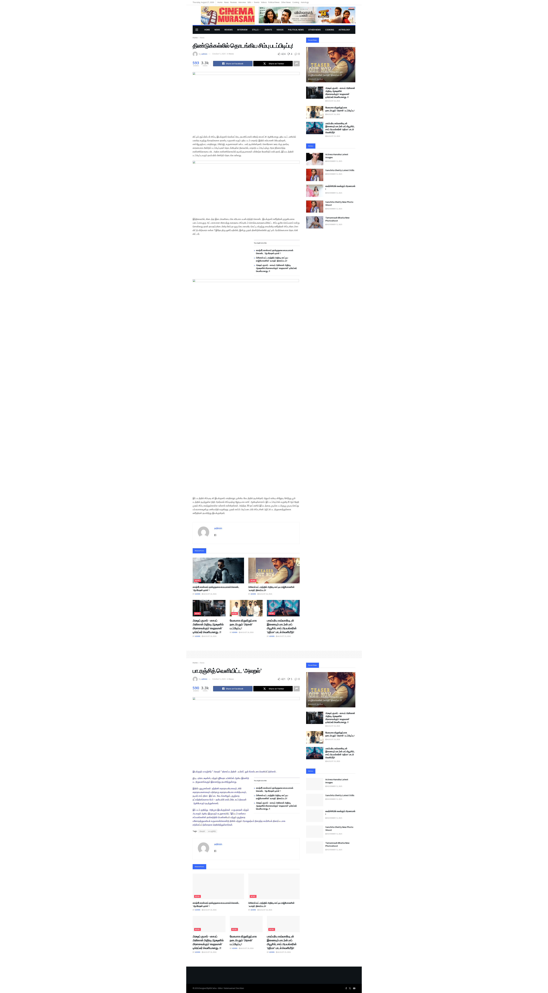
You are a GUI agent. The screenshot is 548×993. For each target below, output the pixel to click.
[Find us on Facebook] (346, 988)
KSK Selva (212, 988)
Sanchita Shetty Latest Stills (339, 170)
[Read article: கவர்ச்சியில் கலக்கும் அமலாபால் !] (314, 191)
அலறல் (202, 831)
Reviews (233, 2)
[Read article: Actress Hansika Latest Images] (314, 159)
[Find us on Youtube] (354, 988)
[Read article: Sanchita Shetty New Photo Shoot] (314, 206)
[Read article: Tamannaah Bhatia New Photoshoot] (314, 222)
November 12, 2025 (334, 161)
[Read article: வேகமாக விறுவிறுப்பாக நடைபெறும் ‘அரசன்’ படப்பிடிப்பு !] (246, 608)
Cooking (295, 2)
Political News (273, 2)
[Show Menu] (197, 30)
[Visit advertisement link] (307, 15)
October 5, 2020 (218, 53)
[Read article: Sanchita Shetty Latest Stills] (314, 175)
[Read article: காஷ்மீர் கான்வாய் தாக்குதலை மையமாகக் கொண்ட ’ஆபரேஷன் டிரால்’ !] (218, 570)
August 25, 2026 (284, 636)
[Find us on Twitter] (350, 988)
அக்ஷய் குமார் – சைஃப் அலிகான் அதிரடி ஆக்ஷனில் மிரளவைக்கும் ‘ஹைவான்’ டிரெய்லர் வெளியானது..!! (276, 268)
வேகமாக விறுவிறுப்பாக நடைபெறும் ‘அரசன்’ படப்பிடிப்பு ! (243, 624)
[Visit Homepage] (224, 15)
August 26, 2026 (209, 594)
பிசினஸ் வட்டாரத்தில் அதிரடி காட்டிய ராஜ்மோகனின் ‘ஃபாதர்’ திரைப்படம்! (325, 73)
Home (219, 2)
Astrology (305, 2)
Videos (264, 2)
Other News (286, 2)
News (226, 2)
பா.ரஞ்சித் (212, 831)
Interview (242, 2)
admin (204, 53)
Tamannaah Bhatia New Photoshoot (337, 219)
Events (256, 2)
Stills (249, 2)
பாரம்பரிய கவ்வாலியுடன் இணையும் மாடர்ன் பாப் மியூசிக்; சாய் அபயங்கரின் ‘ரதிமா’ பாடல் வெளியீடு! (339, 128)
